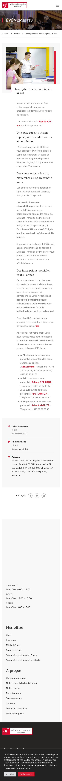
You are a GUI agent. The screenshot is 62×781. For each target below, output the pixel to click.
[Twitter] (37, 495)
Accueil (5, 34)
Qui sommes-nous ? (16, 678)
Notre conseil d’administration (21, 683)
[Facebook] (30, 495)
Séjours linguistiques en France (21, 655)
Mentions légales (15, 713)
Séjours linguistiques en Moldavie (23, 660)
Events (17, 34)
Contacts (10, 703)
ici (37, 326)
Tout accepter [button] (26, 774)
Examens (11, 640)
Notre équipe (13, 688)
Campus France (14, 650)
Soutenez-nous (14, 698)
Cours (9, 635)
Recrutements (13, 693)
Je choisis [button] (10, 774)
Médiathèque (13, 645)
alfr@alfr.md (27, 366)
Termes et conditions (17, 708)
